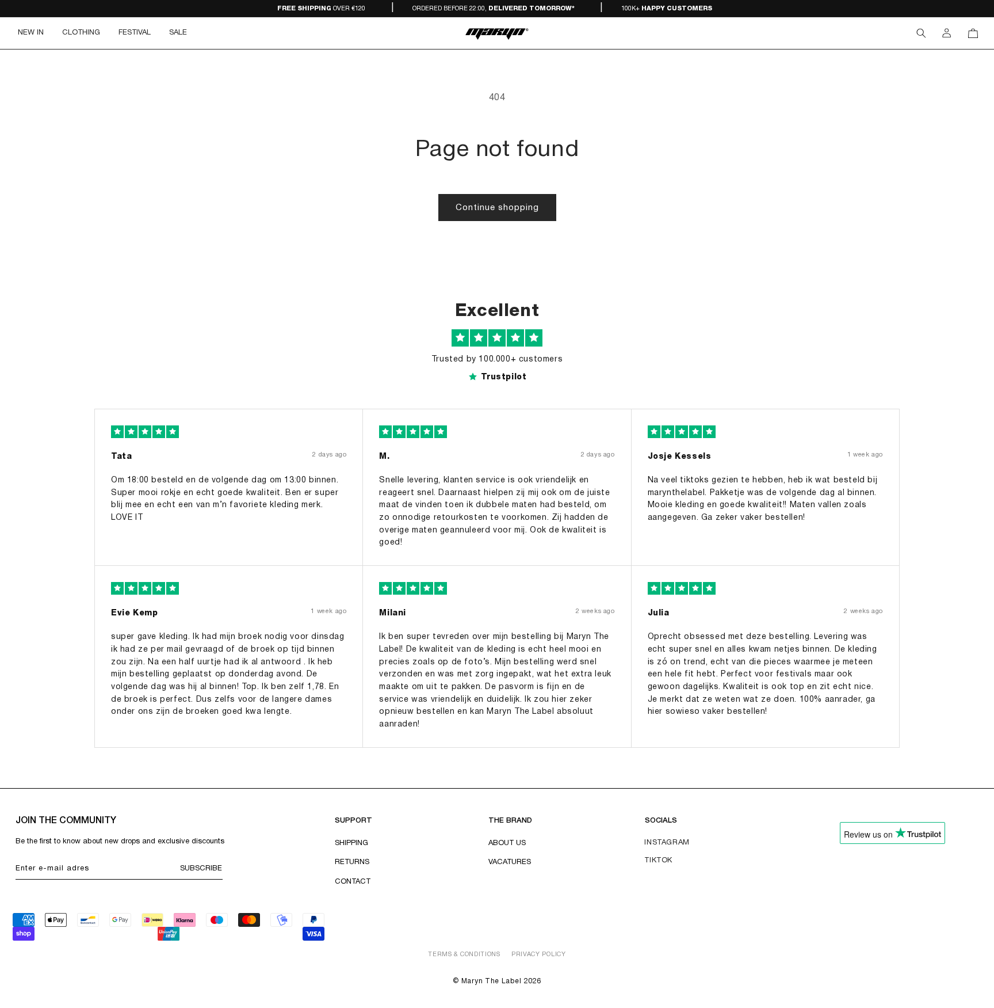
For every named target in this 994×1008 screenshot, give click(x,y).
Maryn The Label (491, 981)
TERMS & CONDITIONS (464, 954)
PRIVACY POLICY (538, 954)
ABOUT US (507, 843)
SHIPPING (351, 843)
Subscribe (201, 868)
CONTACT (352, 881)
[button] (81, 33)
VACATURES (509, 862)
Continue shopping (497, 208)
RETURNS (352, 862)
